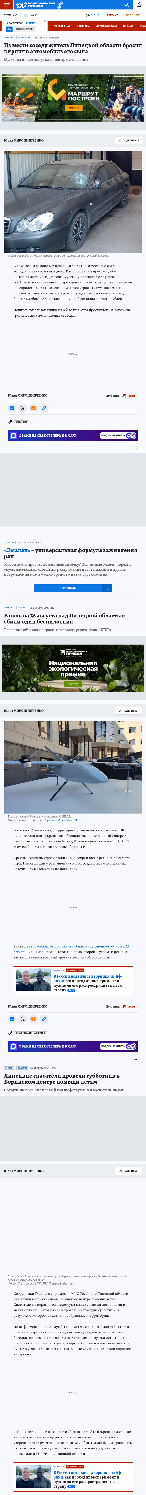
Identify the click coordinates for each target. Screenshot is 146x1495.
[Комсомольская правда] (35, 4)
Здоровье (9, 542)
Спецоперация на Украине (30, 1033)
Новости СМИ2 (18, 1059)
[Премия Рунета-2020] (59, 5)
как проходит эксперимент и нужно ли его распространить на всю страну (88, 983)
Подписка (133, 15)
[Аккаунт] (139, 4)
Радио (94, 15)
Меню (6, 4)
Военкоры (83, 25)
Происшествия (25, 37)
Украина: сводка (106, 25)
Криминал (22, 422)
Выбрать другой (25, 29)
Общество (59, 970)
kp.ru (131, 396)
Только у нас (62, 25)
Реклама (112, 15)
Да (9, 29)
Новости (9, 37)
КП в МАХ (128, 25)
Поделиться (131, 140)
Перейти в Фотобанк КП (60, 820)
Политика (22, 608)
